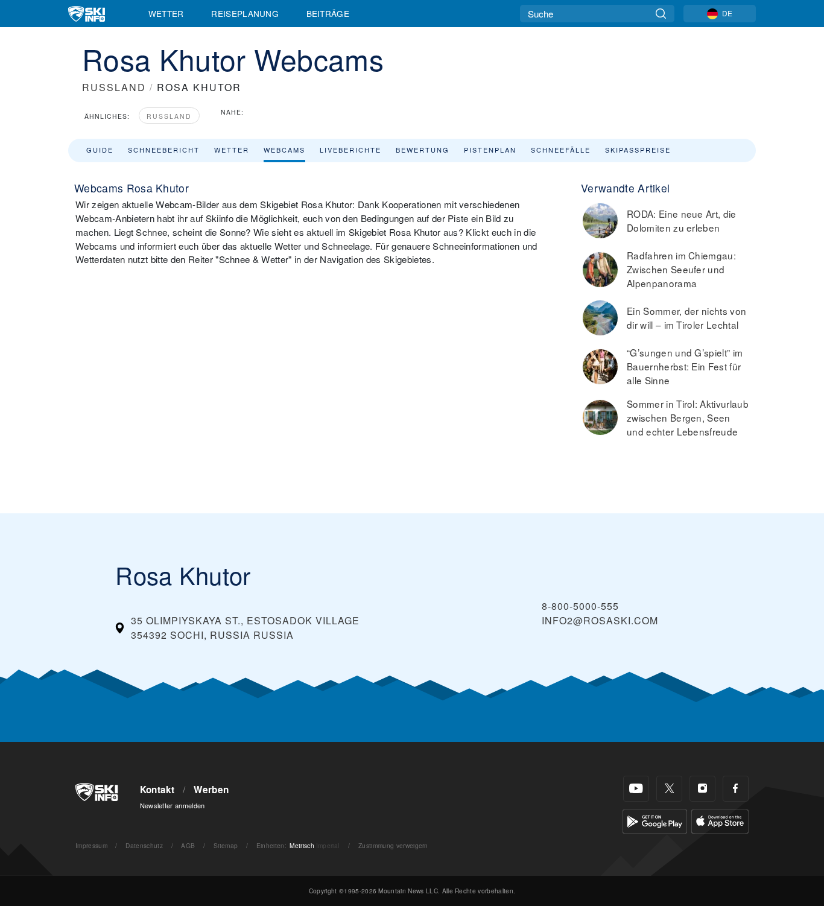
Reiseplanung (245, 13)
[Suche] (660, 13)
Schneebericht (164, 149)
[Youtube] (636, 789)
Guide (99, 149)
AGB (188, 845)
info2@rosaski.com (600, 620)
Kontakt (157, 789)
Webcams (284, 149)
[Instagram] (702, 789)
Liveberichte (350, 149)
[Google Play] (655, 820)
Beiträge (328, 13)
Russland (169, 116)
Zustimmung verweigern (393, 845)
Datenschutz (144, 845)
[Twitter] (669, 789)
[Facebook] (736, 789)
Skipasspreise (638, 149)
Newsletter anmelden (172, 805)
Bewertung (422, 149)
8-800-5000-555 (580, 606)
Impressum (91, 845)
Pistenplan (490, 149)
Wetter (166, 13)
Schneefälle (561, 149)
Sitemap (226, 845)
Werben (211, 789)
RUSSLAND (114, 87)
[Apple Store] (720, 820)
